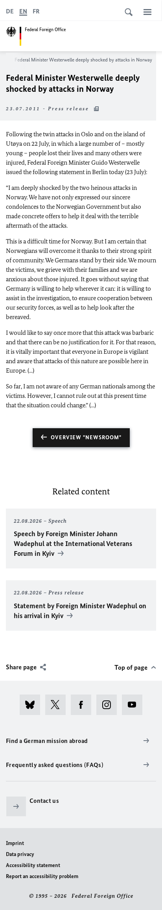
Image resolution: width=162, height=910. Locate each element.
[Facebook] (83, 705)
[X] (58, 705)
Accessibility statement (33, 865)
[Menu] (147, 11)
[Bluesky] (32, 705)
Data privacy (20, 854)
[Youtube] (134, 705)
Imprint (15, 843)
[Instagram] (109, 705)
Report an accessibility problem (42, 876)
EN (23, 11)
